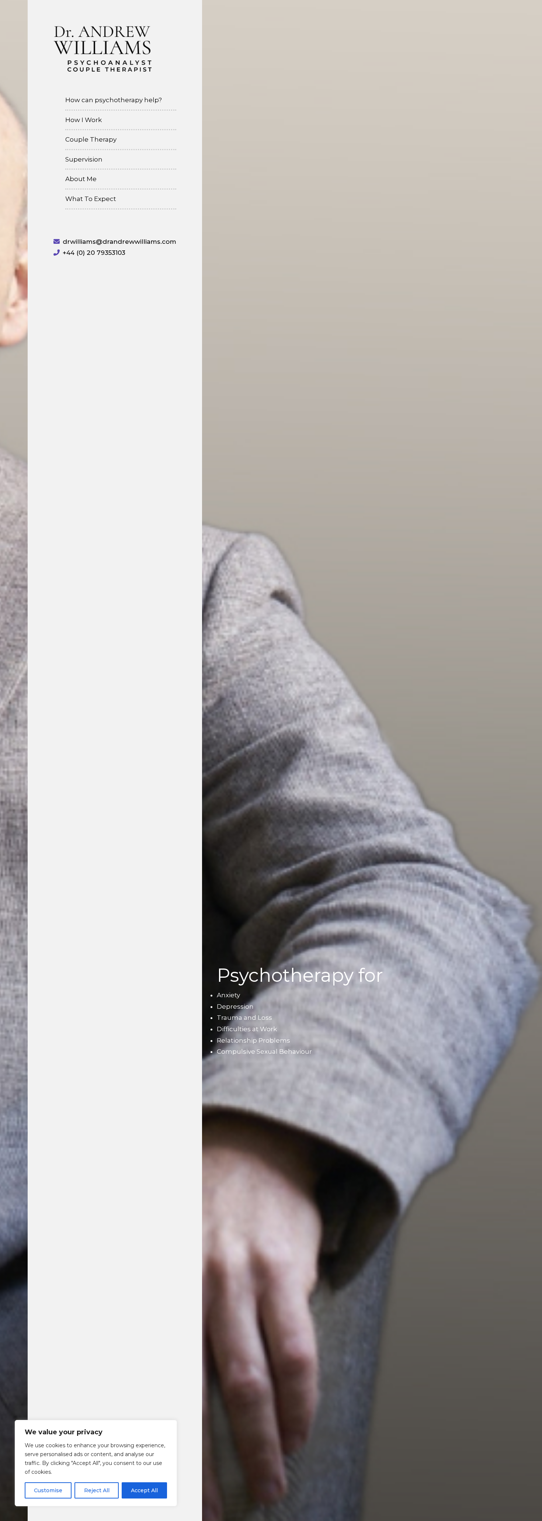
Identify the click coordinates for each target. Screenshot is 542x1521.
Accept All (144, 1490)
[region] (96, 1463)
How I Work (83, 120)
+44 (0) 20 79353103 (94, 252)
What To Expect (90, 198)
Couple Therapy (91, 139)
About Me (81, 179)
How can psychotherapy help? (113, 100)
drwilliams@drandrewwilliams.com (119, 241)
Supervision (84, 159)
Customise (48, 1490)
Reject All (97, 1490)
